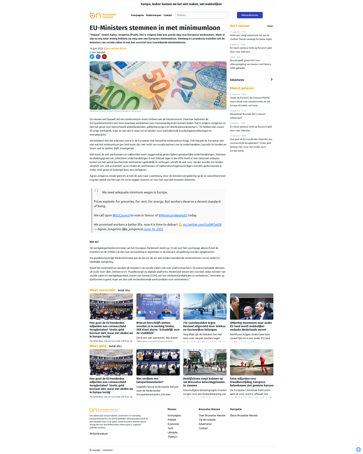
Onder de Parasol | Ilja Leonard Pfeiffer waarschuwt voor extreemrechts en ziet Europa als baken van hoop (250, 101)
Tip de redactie (207, 419)
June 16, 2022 (153, 229)
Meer (270, 26)
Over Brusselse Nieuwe (212, 415)
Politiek (172, 419)
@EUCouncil (121, 215)
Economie (173, 423)
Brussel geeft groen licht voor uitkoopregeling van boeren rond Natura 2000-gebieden (250, 64)
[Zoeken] (232, 15)
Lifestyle (173, 432)
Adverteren (237, 79)
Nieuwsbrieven (249, 15)
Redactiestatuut (99, 433)
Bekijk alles (124, 290)
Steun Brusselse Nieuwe (244, 415)
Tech (170, 428)
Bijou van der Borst (115, 48)
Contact (167, 15)
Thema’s (172, 436)
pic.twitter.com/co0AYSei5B (202, 224)
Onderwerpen (153, 15)
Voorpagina (137, 15)
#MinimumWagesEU (173, 215)
